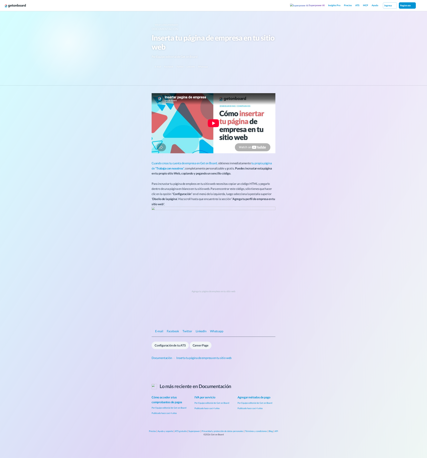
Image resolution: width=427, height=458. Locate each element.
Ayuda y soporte (165, 431)
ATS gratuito (181, 431)
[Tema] (419, 5)
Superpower (194, 431)
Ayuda (375, 5)
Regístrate (405, 5)
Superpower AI (316, 5)
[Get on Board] (15, 5)
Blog (271, 431)
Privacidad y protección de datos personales (222, 431)
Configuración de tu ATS (170, 345)
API (276, 431)
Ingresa (388, 5)
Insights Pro (334, 5)
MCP (365, 5)
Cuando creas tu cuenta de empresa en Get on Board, (185, 163)
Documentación (165, 29)
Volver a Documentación (166, 24)
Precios (348, 5)
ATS (357, 5)
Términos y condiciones (256, 431)
